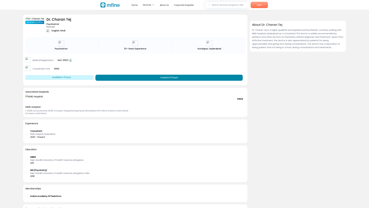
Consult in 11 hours (169, 77)
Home (135, 5)
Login (259, 5)
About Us (164, 5)
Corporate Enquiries (184, 5)
